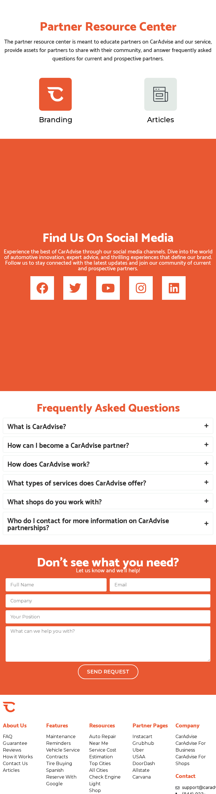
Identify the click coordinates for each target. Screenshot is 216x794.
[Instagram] (141, 288)
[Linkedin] (174, 288)
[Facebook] (42, 288)
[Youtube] (108, 288)
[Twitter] (75, 288)
